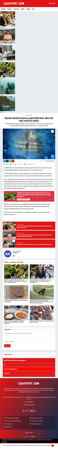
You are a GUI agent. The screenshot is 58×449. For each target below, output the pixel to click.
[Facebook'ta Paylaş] (4, 161)
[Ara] (51, 3)
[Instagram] (29, 411)
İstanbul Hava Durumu (37, 418)
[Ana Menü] (54, 3)
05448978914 (30, 402)
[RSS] (34, 411)
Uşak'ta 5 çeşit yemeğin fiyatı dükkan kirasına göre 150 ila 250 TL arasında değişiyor (14, 322)
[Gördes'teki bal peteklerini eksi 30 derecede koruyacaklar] (16, 292)
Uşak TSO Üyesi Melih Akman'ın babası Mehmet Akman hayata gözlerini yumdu (28, 445)
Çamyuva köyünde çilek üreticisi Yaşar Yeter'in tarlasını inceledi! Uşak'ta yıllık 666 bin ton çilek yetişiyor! (15, 281)
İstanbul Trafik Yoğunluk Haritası (13, 421)
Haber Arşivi (9, 426)
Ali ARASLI (7, 164)
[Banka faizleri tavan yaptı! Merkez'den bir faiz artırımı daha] (29, 144)
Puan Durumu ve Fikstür (37, 421)
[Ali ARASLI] (7, 253)
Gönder (7, 345)
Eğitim (23, 9)
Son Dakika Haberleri (36, 424)
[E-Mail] (14, 256)
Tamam (4, 442)
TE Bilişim (33, 436)
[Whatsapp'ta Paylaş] (10, 161)
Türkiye (3, 9)
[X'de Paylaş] (7, 161)
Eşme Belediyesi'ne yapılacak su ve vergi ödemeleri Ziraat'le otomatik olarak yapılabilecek (40, 281)
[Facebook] (23, 411)
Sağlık (28, 9)
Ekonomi (16, 9)
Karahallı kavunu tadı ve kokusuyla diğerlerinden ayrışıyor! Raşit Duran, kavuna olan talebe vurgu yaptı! (41, 302)
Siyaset (9, 9)
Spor (33, 9)
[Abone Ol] (50, 161)
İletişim (31, 432)
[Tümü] (53, 354)
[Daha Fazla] (13, 161)
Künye (26, 432)
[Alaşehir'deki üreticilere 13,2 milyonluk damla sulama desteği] (42, 312)
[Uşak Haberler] (14, 3)
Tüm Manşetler (9, 424)
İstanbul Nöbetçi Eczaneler (12, 418)
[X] (26, 411)
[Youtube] (32, 411)
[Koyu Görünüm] (49, 3)
